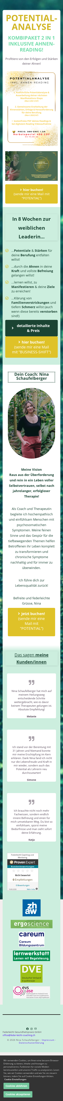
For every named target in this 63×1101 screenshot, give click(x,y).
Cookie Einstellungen (15, 1079)
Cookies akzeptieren (18, 1094)
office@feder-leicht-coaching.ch (19, 1035)
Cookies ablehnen (16, 1086)
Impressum (48, 1039)
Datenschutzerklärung (31, 1042)
